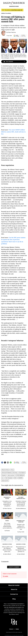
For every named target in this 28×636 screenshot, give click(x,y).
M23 (15, 478)
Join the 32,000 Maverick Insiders (13, 607)
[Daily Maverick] (14, 2)
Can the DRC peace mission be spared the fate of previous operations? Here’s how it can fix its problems (13, 240)
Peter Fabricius (12, 32)
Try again (5, 576)
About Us (14, 589)
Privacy (11, 629)
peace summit (5, 480)
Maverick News (5, 469)
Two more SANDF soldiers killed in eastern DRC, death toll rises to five (13, 132)
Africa (12, 469)
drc (2, 478)
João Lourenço (11, 475)
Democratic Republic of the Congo (9, 472)
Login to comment (14, 567)
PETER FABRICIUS (20, 475)
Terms (17, 629)
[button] (16, 36)
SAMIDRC (20, 478)
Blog (14, 599)
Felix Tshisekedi (8, 478)
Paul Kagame (22, 472)
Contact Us (14, 594)
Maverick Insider (14, 585)
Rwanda (4, 475)
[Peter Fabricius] (3, 33)
